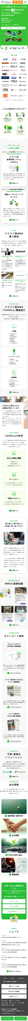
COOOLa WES (4, 1000)
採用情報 (12, 978)
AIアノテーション (12, 1002)
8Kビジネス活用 (4, 1002)
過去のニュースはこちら (15, 971)
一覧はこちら (15, 295)
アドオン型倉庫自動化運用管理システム (12, 28)
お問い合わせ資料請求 (20, 2)
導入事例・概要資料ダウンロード (14, 911)
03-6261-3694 (14, 53)
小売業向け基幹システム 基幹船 (7, 1004)
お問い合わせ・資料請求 (14, 906)
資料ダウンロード (23, 48)
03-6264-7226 (10, 896)
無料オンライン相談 (15, 2)
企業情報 (5, 978)
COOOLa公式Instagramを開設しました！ (11, 937)
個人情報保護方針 (21, 978)
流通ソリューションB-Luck (14, 1000)
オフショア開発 (21, 1002)
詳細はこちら (15, 183)
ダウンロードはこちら (15, 673)
